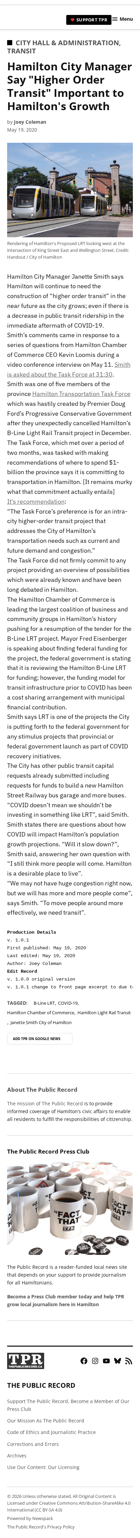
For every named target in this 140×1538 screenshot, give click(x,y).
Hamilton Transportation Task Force (81, 394)
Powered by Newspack (30, 1518)
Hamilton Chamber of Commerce (40, 1013)
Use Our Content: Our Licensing (43, 1467)
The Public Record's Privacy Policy (41, 1527)
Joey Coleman (30, 122)
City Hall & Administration (67, 42)
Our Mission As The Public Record (45, 1420)
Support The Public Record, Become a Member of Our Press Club (68, 1405)
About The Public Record (42, 1089)
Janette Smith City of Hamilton (41, 1022)
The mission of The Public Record (45, 1103)
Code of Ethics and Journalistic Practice (51, 1432)
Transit (21, 50)
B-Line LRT (44, 1003)
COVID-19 (67, 1003)
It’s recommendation (36, 501)
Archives (17, 1455)
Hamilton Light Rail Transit (104, 1013)
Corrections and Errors (33, 1444)
